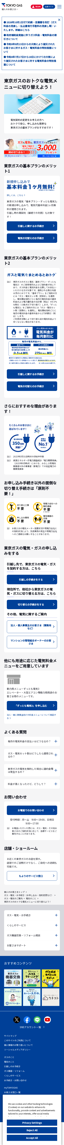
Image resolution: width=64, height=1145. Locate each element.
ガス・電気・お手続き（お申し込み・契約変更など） (28, 895)
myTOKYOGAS (11, 1087)
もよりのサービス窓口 (31, 876)
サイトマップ (10, 1035)
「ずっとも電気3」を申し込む (31, 705)
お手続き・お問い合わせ (15, 1080)
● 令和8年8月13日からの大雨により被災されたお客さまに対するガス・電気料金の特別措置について (30, 47)
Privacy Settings (32, 1122)
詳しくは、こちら (15, 195)
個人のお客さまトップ (14, 891)
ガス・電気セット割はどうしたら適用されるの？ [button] (30, 755)
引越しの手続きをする (31, 579)
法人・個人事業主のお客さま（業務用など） (31, 627)
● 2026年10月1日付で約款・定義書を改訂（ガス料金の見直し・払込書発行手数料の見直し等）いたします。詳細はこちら (30, 26)
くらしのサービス (12, 1075)
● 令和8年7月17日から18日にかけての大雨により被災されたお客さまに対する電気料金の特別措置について (30, 60)
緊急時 (38, 6)
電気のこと (31, 898)
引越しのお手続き (12, 1066)
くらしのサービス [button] (16, 925)
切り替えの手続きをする (31, 604)
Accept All (32, 1138)
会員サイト (49, 6)
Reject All (32, 1130)
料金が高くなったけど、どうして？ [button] (27, 784)
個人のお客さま (9, 9)
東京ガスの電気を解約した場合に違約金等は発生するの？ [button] (30, 770)
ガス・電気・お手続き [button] (19, 915)
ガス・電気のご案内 (13, 898)
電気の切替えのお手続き (31, 238)
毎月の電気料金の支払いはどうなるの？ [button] (29, 741)
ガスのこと (9, 1057)
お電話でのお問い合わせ (31, 810)
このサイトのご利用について (17, 1040)
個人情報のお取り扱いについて (18, 1044)
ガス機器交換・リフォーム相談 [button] (23, 935)
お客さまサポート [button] (16, 945)
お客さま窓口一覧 (12, 1092)
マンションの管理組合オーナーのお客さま (31, 642)
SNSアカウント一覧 (30, 1027)
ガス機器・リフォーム (14, 1070)
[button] (59, 6)
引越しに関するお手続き (31, 226)
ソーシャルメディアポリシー (17, 1049)
